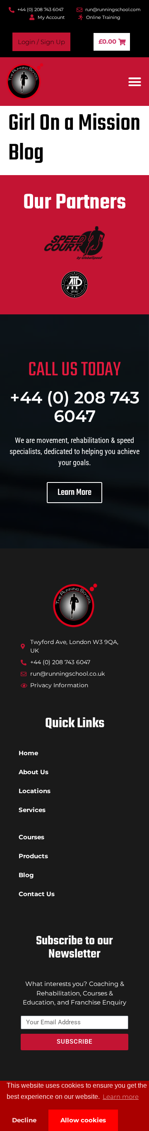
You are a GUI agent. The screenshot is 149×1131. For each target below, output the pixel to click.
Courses (31, 837)
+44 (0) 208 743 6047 (74, 406)
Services (32, 810)
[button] (135, 82)
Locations (34, 791)
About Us (33, 772)
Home (28, 753)
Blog (26, 875)
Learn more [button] (121, 1097)
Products (33, 856)
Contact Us (37, 894)
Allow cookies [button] (83, 1120)
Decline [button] (24, 1120)
